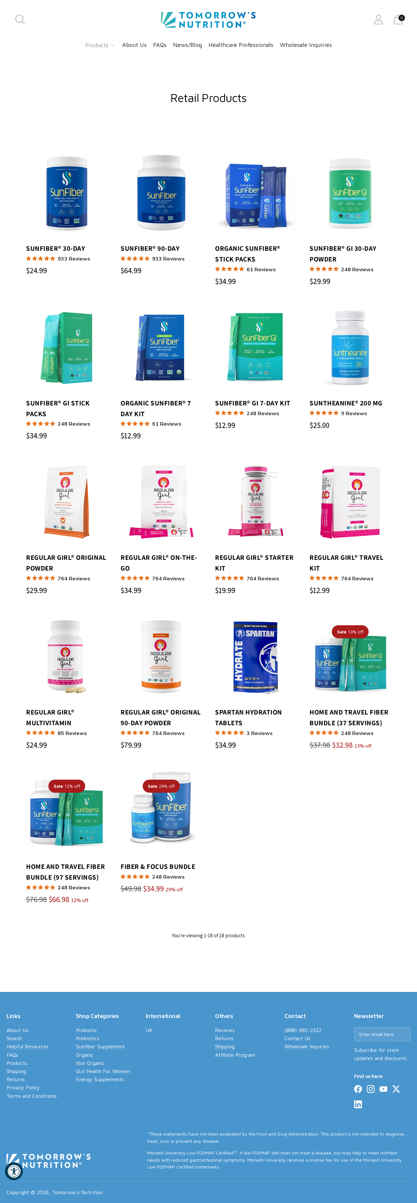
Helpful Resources (28, 1046)
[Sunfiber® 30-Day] (67, 193)
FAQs (159, 44)
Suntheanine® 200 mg (345, 407)
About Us (134, 44)
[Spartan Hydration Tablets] (255, 657)
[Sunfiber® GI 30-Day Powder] (350, 193)
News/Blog (187, 44)
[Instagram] (371, 1090)
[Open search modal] (20, 19)
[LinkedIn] (358, 1105)
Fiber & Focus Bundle (158, 871)
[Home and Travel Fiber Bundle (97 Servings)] (67, 811)
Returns (16, 1079)
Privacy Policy (23, 1087)
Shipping (16, 1071)
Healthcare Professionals (240, 44)
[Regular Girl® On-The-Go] (161, 502)
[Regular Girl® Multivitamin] (67, 657)
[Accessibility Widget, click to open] (14, 1171)
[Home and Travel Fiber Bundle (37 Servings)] (350, 657)
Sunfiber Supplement (100, 1046)
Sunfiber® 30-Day (58, 253)
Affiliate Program (235, 1055)
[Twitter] (396, 1090)
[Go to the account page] (378, 19)
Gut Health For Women (103, 1071)
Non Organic (90, 1063)
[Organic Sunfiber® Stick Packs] (255, 193)
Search (14, 1038)
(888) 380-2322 (303, 1030)
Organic (84, 1055)
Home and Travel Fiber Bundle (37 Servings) (348, 722)
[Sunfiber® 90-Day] (161, 193)
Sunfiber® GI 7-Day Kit (253, 407)
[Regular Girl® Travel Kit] (350, 502)
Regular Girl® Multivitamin (56, 722)
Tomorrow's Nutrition (77, 1192)
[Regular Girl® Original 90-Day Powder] (161, 657)
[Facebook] (358, 1090)
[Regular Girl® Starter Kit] (255, 502)
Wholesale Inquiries (306, 44)
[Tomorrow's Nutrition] (208, 20)
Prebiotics (87, 1038)
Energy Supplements (100, 1079)
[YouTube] (383, 1090)
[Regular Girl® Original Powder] (67, 502)
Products (96, 45)
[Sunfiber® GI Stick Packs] (67, 348)
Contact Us (297, 1038)
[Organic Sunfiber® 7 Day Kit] (161, 348)
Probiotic (86, 1030)
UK (149, 1030)
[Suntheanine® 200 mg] (350, 348)
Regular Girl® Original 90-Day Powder (161, 722)
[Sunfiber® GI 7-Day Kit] (255, 348)
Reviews (225, 1030)
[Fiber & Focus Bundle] (161, 811)
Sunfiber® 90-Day (153, 253)
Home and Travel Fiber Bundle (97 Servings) (65, 876)
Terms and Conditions (32, 1096)
